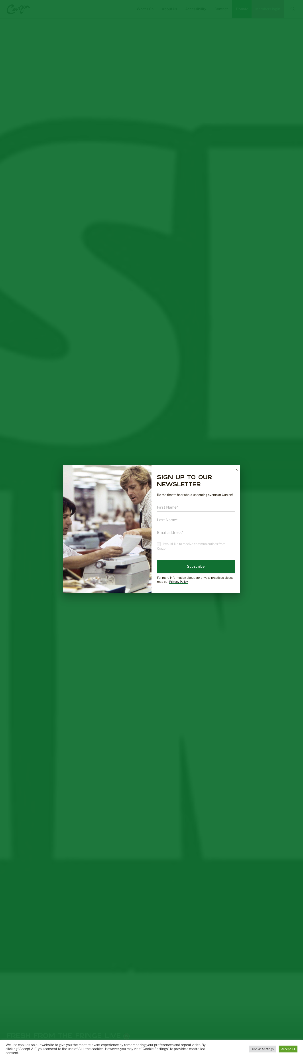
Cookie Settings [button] (263, 1049)
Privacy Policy (178, 581)
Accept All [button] (288, 1049)
